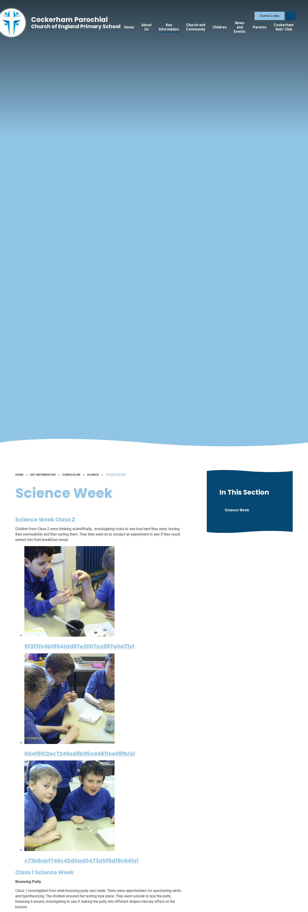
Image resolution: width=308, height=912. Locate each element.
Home (19, 474)
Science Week (116, 474)
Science (93, 474)
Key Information (42, 474)
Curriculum (71, 474)
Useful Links (270, 16)
